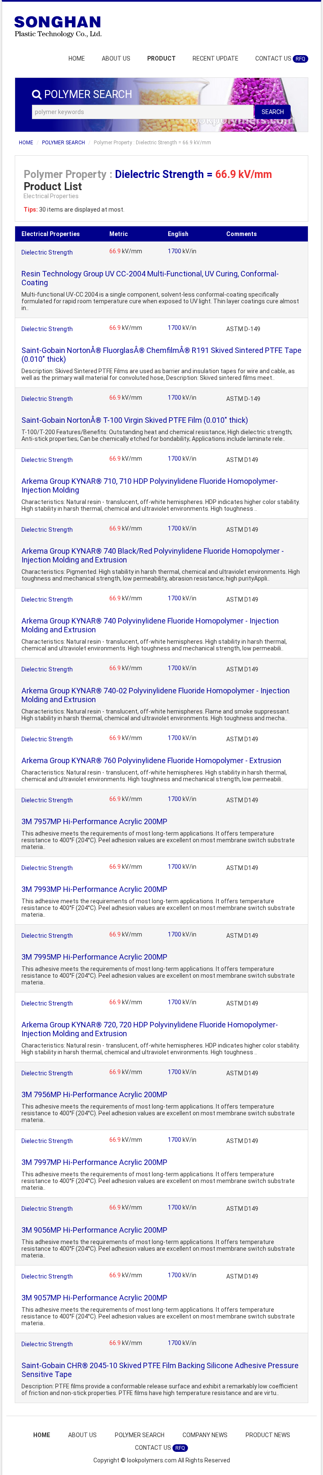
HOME (77, 58)
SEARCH (273, 112)
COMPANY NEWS (205, 1435)
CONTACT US (280, 58)
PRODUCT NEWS (268, 1435)
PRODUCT (161, 58)
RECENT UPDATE (215, 58)
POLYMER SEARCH (63, 143)
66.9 (115, 251)
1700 (175, 251)
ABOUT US (116, 58)
